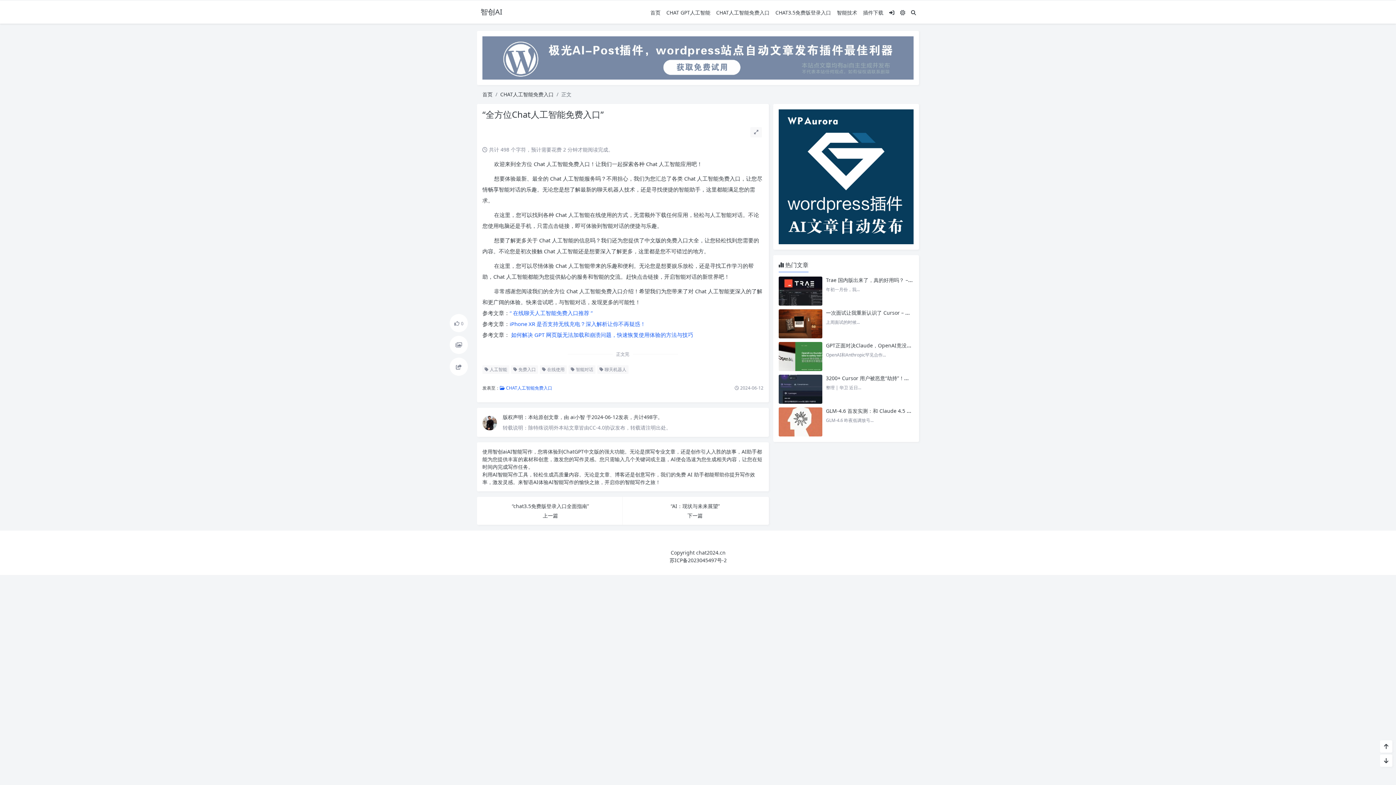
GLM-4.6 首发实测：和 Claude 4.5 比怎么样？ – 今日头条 (892, 410)
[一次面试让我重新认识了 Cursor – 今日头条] (800, 323)
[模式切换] (902, 12)
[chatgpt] (698, 57)
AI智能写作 (520, 451)
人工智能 (498, 369)
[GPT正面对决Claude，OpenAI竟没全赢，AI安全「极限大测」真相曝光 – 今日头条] (800, 356)
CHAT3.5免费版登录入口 (803, 12)
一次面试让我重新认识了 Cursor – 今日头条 (876, 312)
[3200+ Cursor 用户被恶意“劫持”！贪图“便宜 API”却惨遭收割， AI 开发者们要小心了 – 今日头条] (800, 389)
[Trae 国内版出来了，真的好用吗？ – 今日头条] (800, 291)
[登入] (891, 12)
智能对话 (584, 369)
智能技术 (847, 12)
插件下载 (873, 12)
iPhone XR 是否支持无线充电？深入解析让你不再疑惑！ (578, 323)
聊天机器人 (614, 369)
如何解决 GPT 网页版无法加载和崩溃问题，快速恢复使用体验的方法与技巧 (601, 334)
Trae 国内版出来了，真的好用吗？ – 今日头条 (878, 280)
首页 (655, 12)
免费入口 (526, 369)
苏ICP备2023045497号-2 (698, 560)
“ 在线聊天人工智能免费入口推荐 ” (551, 313)
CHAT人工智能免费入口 (743, 12)
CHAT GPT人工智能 (688, 12)
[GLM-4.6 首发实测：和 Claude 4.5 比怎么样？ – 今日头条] (800, 421)
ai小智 (578, 417)
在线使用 (555, 369)
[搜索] (913, 12)
